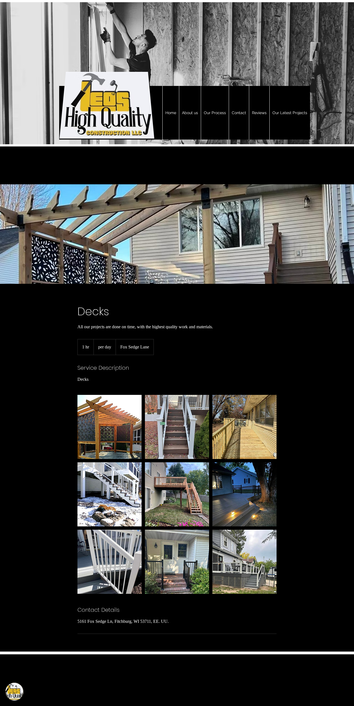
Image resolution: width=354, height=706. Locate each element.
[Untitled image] (109, 427)
